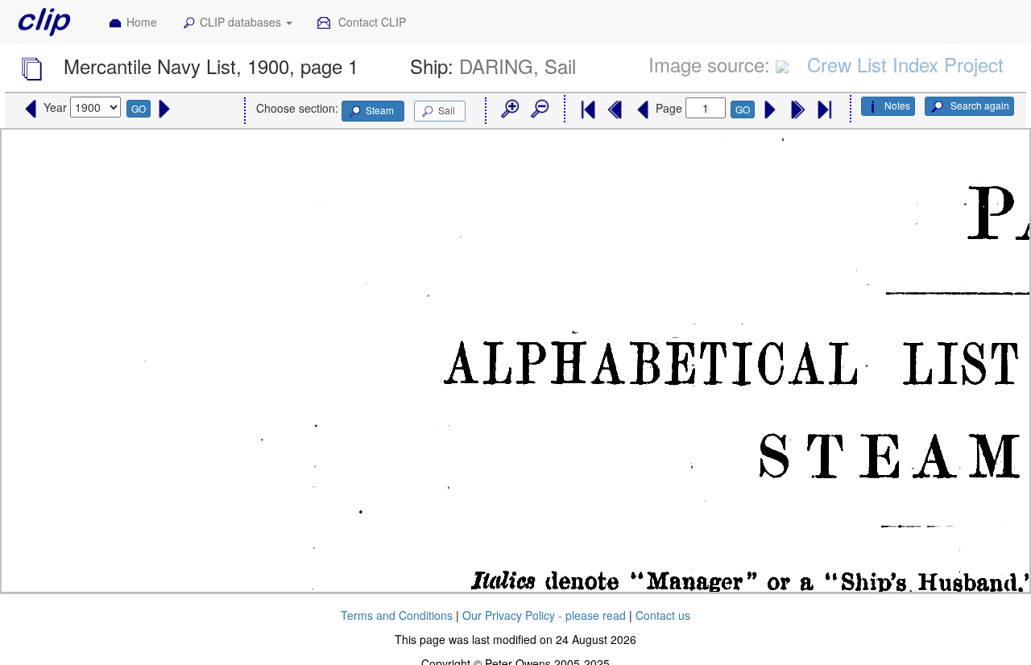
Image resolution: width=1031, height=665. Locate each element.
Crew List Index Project (905, 64)
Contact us (663, 615)
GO (138, 108)
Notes (897, 105)
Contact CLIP (370, 22)
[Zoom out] (539, 109)
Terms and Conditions (397, 615)
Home (141, 22)
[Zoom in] (509, 109)
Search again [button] (978, 105)
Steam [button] (380, 110)
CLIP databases (242, 22)
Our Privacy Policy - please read (544, 615)
